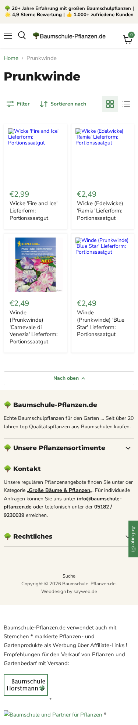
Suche (69, 576)
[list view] (126, 104)
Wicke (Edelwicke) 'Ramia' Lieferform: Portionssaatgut (100, 210)
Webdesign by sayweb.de (69, 591)
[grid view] (110, 104)
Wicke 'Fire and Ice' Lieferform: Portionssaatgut (33, 210)
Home (11, 58)
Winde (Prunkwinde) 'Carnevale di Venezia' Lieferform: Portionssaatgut (33, 327)
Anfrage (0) (133, 539)
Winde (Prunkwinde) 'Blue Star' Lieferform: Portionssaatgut (100, 323)
